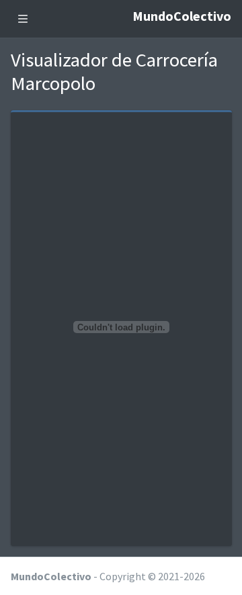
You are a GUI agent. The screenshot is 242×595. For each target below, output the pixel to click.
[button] (22, 18)
